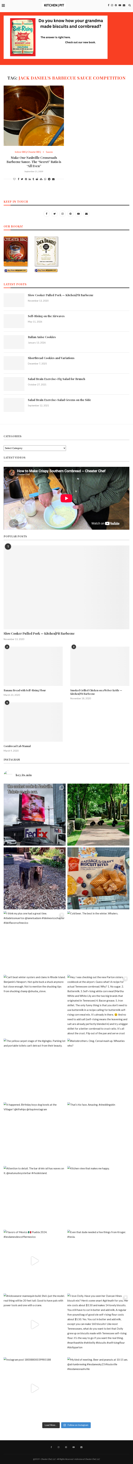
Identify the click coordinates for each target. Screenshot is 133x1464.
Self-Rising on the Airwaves (46, 316)
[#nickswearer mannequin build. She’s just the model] (35, 1325)
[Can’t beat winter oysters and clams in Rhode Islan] (35, 1006)
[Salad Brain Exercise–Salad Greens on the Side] (14, 405)
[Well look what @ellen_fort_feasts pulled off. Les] (35, 815)
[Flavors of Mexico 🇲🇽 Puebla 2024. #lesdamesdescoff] (35, 1261)
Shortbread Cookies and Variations (51, 358)
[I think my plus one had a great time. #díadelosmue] (35, 942)
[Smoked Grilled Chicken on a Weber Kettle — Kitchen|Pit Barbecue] (99, 666)
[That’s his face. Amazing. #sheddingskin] (98, 1133)
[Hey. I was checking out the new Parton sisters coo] (98, 1006)
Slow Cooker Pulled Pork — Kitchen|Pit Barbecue (60, 295)
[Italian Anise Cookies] (14, 342)
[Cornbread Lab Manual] (33, 722)
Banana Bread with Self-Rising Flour (25, 690)
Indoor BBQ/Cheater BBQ (28, 152)
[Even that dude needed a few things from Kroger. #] (98, 1261)
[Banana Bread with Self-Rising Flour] (33, 666)
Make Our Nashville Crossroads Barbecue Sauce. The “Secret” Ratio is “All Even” (34, 162)
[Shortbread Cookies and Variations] (14, 363)
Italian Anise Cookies (42, 337)
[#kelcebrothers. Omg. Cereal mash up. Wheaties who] (98, 1070)
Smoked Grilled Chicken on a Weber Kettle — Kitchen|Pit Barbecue (96, 692)
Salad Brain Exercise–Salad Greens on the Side (59, 400)
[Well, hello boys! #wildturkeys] (98, 815)
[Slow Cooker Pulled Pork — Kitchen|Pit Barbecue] (14, 300)
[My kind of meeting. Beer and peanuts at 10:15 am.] (98, 1388)
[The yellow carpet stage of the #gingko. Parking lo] (35, 1070)
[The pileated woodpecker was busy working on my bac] (35, 878)
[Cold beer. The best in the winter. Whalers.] (98, 942)
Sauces (49, 152)
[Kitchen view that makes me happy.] (98, 1197)
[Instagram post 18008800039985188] (35, 1388)
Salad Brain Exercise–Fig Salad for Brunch (56, 379)
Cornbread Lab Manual (17, 746)
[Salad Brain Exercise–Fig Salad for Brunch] (14, 384)
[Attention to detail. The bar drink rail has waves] (35, 1197)
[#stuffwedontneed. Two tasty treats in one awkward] (98, 878)
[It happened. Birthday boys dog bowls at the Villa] (35, 1133)
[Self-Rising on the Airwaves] (14, 321)
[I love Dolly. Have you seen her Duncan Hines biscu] (98, 1325)
